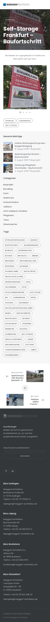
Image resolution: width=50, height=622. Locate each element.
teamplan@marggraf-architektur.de (20, 599)
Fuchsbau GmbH (11, 271)
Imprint (27, 613)
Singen (30, 339)
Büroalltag (8, 189)
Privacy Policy (17, 613)
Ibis (6, 297)
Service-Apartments (13, 339)
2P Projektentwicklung (15, 240)
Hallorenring (10, 287)
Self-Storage (11, 125)
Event (6, 193)
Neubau (8, 313)
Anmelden (25, 456)
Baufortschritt (12, 245)
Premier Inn (9, 329)
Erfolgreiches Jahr (28, 261)
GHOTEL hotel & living (14, 276)
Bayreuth (9, 250)
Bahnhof (34, 240)
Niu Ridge (26, 318)
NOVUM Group (11, 323)
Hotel (24, 287)
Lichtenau (9, 303)
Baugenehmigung (31, 245)
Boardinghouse (25, 250)
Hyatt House (35, 292)
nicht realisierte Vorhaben (15, 211)
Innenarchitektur (11, 202)
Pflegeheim (8, 215)
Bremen (35, 256)
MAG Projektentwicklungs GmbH (18, 308)
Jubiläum (7, 206)
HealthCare (8, 198)
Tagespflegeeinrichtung (15, 350)
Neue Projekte (11, 318)
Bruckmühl (9, 261)
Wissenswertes (10, 224)
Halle (28, 282)
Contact (6, 613)
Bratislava (22, 256)
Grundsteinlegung (13, 282)
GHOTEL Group (30, 271)
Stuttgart (29, 344)
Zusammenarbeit (12, 355)
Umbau (33, 350)
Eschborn (24, 266)
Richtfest (24, 329)
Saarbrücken (10, 334)
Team (6, 220)
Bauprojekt (10, 20)
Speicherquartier (12, 344)
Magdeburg (24, 303)
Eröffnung (9, 266)
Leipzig (33, 297)
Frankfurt (9, 121)
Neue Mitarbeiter (23, 313)
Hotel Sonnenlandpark (14, 292)
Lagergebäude (24, 121)
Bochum (8, 256)
